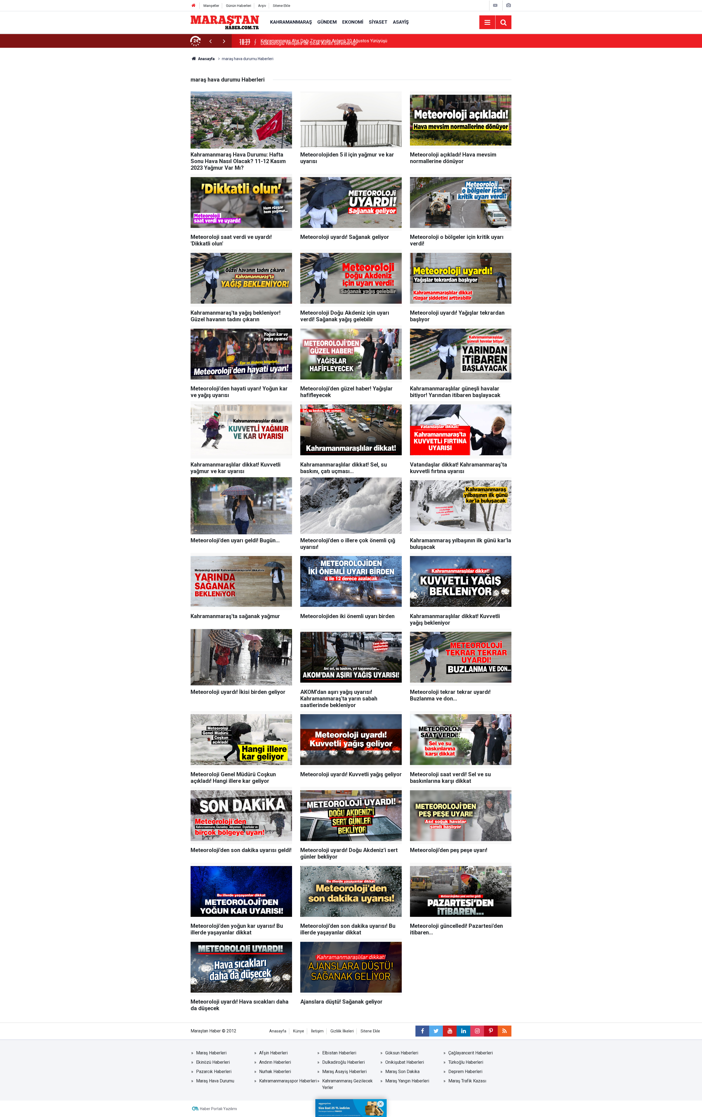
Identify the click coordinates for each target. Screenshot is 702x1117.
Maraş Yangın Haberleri (407, 1081)
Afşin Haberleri (273, 1052)
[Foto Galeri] (508, 5)
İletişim (317, 1031)
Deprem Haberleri (465, 1071)
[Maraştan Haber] (225, 21)
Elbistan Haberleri (339, 1052)
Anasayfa (277, 1031)
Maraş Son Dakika (402, 1071)
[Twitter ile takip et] (436, 1031)
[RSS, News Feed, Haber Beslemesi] (504, 1031)
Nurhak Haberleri (275, 1071)
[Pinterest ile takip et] (491, 1031)
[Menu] (487, 22)
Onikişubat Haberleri (404, 1062)
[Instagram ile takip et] (477, 1031)
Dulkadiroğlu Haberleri (343, 1062)
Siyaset (378, 22)
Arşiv (262, 6)
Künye (298, 1031)
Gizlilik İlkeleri (342, 1031)
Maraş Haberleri (211, 1052)
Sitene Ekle (281, 6)
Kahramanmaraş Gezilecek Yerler (347, 1084)
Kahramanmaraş (291, 22)
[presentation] (210, 41)
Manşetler (211, 6)
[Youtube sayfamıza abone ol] (450, 1031)
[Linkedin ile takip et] (463, 1031)
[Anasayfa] (194, 6)
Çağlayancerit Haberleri (470, 1052)
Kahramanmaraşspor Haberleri (288, 1081)
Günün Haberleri (238, 6)
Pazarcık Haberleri (213, 1071)
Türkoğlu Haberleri (465, 1062)
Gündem (327, 22)
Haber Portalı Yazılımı (218, 1109)
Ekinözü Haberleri (213, 1062)
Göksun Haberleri (401, 1052)
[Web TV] (495, 5)
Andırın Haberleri (275, 1062)
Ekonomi (352, 22)
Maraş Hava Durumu (215, 1081)
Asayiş (401, 22)
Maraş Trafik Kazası (467, 1081)
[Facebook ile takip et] (422, 1031)
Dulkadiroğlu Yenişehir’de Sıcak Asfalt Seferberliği (308, 40)
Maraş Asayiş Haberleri (344, 1071)
